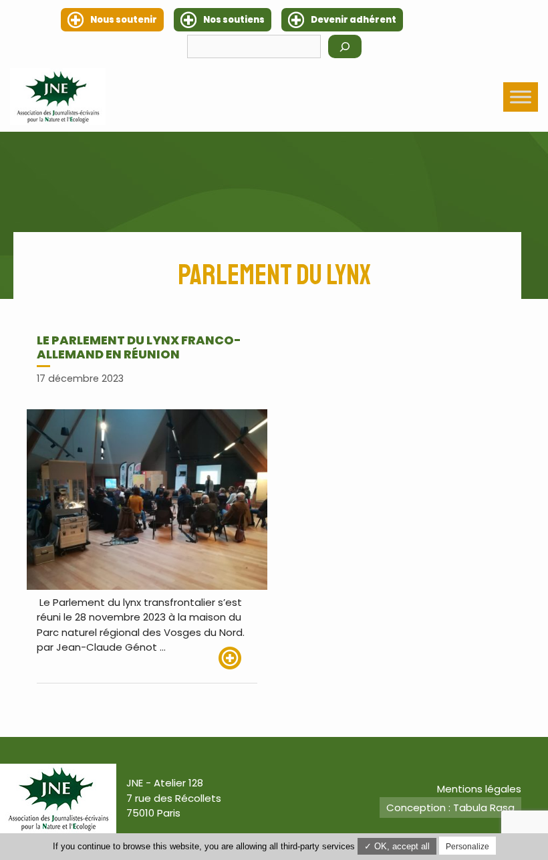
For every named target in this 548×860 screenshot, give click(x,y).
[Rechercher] (345, 46)
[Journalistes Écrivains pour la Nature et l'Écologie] (58, 97)
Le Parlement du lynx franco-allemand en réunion (139, 347)
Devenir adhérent (353, 19)
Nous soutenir (123, 19)
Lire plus (238, 658)
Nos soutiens (234, 19)
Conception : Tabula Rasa (450, 807)
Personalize (467, 846)
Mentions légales (479, 789)
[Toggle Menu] (520, 96)
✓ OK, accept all (397, 846)
